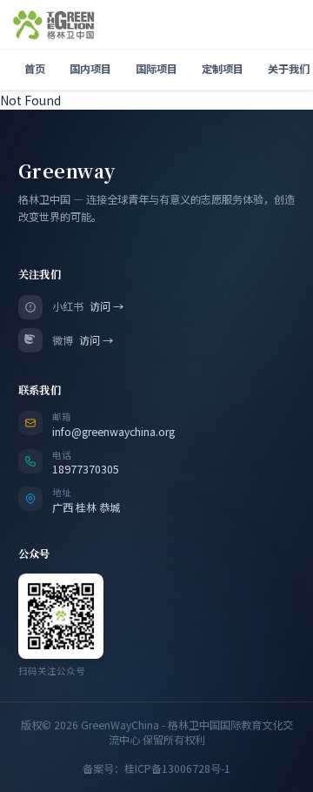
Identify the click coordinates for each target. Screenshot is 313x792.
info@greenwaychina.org (113, 432)
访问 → (106, 306)
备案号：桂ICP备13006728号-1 (156, 769)
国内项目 (90, 69)
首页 (34, 69)
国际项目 (156, 69)
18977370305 (85, 469)
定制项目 (222, 69)
